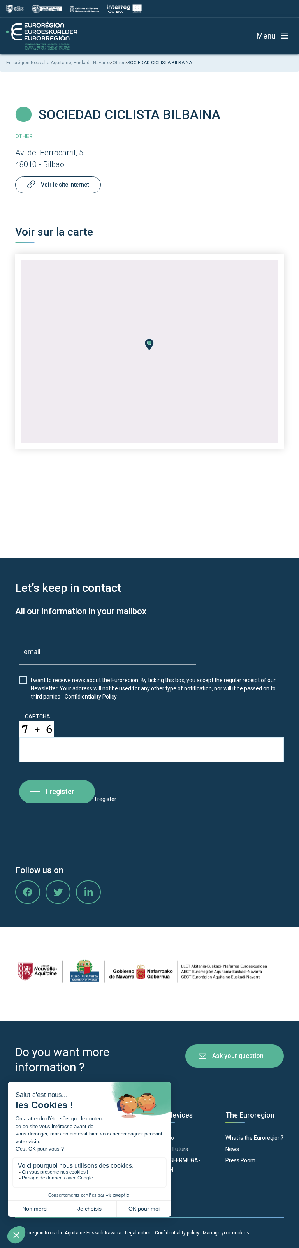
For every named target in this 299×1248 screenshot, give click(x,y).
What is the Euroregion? (254, 1138)
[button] (149, 344)
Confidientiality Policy (91, 697)
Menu (265, 35)
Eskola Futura (171, 1149)
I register (60, 791)
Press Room (240, 1160)
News (232, 1149)
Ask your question (238, 1056)
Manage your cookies (226, 1233)
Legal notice (138, 1233)
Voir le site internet (65, 184)
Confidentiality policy (178, 1233)
